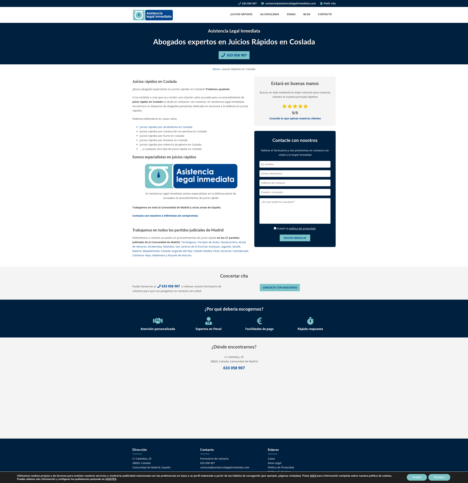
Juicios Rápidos (241, 14)
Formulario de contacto (214, 458)
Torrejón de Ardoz (208, 242)
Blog (306, 14)
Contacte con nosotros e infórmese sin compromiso (165, 215)
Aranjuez (214, 246)
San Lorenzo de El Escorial (191, 246)
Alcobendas (155, 246)
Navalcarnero (229, 242)
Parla (216, 251)
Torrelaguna (188, 242)
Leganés (226, 246)
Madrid (136, 251)
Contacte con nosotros (280, 287)
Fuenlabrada (240, 251)
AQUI (313, 476)
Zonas (291, 14)
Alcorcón (226, 251)
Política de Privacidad (281, 467)
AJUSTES (110, 479)
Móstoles (168, 246)
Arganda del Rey (182, 251)
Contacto (325, 14)
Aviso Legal (274, 463)
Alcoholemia (269, 14)
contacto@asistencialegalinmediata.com (290, 3)
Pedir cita (329, 3)
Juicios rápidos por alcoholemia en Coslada (166, 127)
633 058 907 (249, 3)
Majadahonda (151, 251)
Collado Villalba (202, 251)
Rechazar (439, 477)
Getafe (236, 246)
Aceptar (416, 477)
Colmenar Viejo (141, 255)
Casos (271, 458)
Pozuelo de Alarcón (179, 255)
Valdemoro (158, 255)
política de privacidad (302, 228)
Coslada (166, 251)
